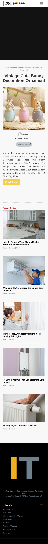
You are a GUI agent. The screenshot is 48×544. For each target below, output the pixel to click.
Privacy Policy (9, 529)
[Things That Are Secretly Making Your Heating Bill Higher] (24, 316)
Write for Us (8, 509)
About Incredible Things (13, 516)
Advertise (7, 513)
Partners (6, 523)
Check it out (11, 182)
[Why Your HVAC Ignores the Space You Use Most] (24, 270)
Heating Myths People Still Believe (20, 426)
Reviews (12, 248)
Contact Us (8, 519)
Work (18, 248)
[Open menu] (42, 3)
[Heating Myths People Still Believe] (24, 408)
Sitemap (6, 533)
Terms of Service (10, 526)
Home (8, 67)
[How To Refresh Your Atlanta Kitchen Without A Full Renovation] (24, 224)
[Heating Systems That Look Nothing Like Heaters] (24, 362)
